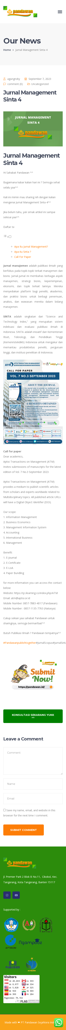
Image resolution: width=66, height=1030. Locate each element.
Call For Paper (23, 257)
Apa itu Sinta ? (22, 251)
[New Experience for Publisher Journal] (20, 11)
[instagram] (7, 895)
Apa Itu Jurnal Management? (31, 246)
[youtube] (16, 895)
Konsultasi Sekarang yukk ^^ (33, 716)
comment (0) (15, 84)
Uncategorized (40, 84)
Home (7, 50)
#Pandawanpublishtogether (19, 642)
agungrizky (13, 79)
